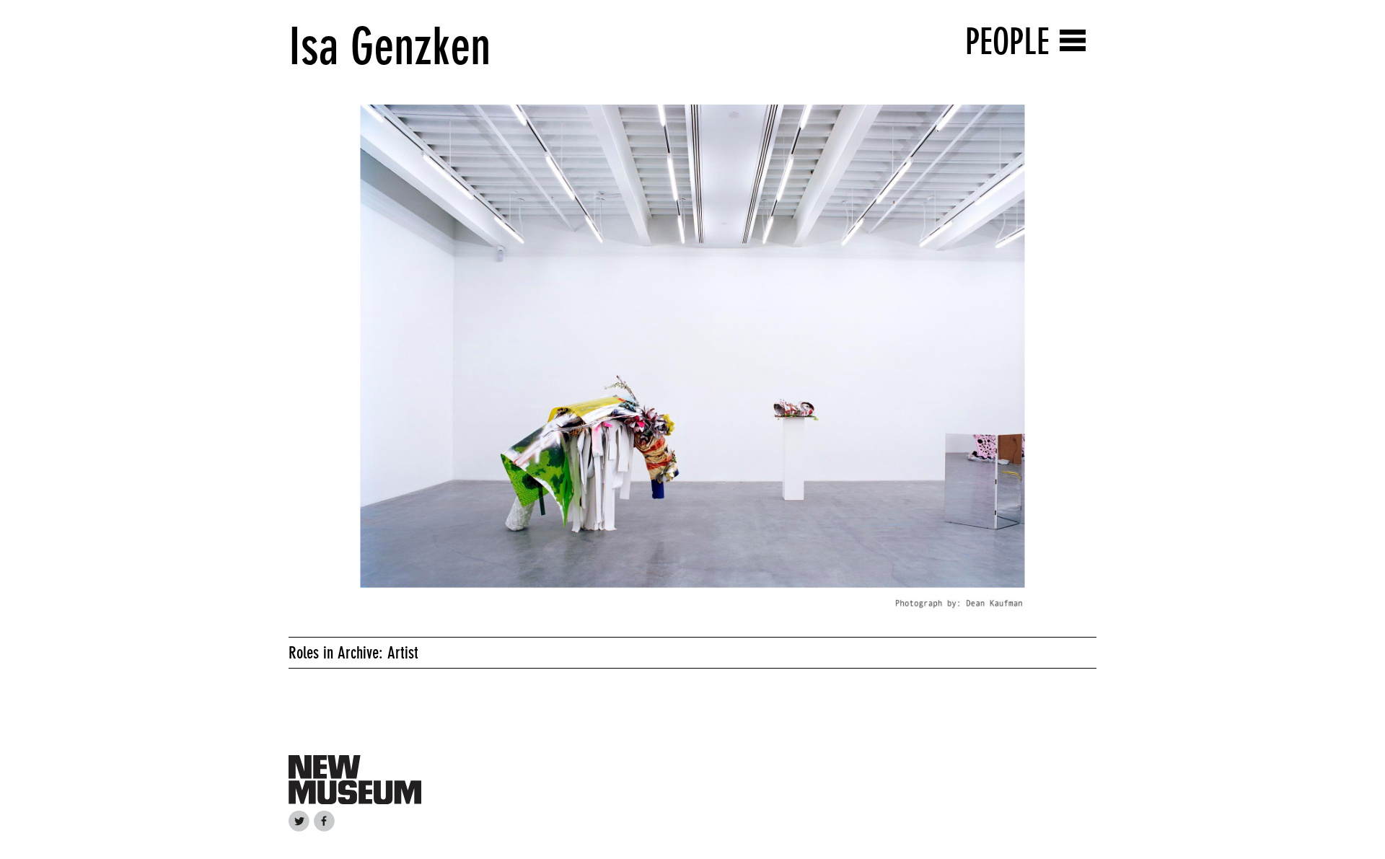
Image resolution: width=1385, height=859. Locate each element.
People (1007, 41)
